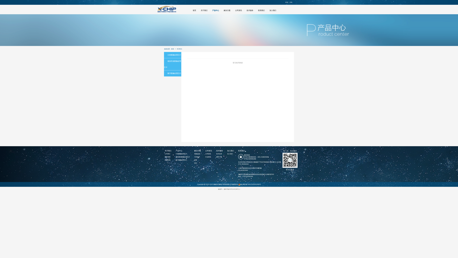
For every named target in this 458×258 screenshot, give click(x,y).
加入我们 (273, 10)
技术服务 (250, 10)
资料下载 (219, 157)
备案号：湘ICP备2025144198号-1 (229, 189)
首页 (194, 10)
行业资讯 (208, 157)
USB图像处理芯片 (174, 55)
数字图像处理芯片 (174, 73)
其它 (195, 163)
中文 (286, 2)
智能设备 (197, 154)
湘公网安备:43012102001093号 (250, 184)
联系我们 (261, 10)
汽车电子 (197, 157)
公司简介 (167, 154)
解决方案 (227, 10)
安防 (195, 160)
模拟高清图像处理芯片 (183, 157)
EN (291, 2)
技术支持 (219, 154)
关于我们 (204, 10)
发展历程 (167, 160)
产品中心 (215, 10)
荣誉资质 (167, 157)
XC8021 (179, 49)
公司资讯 (238, 10)
